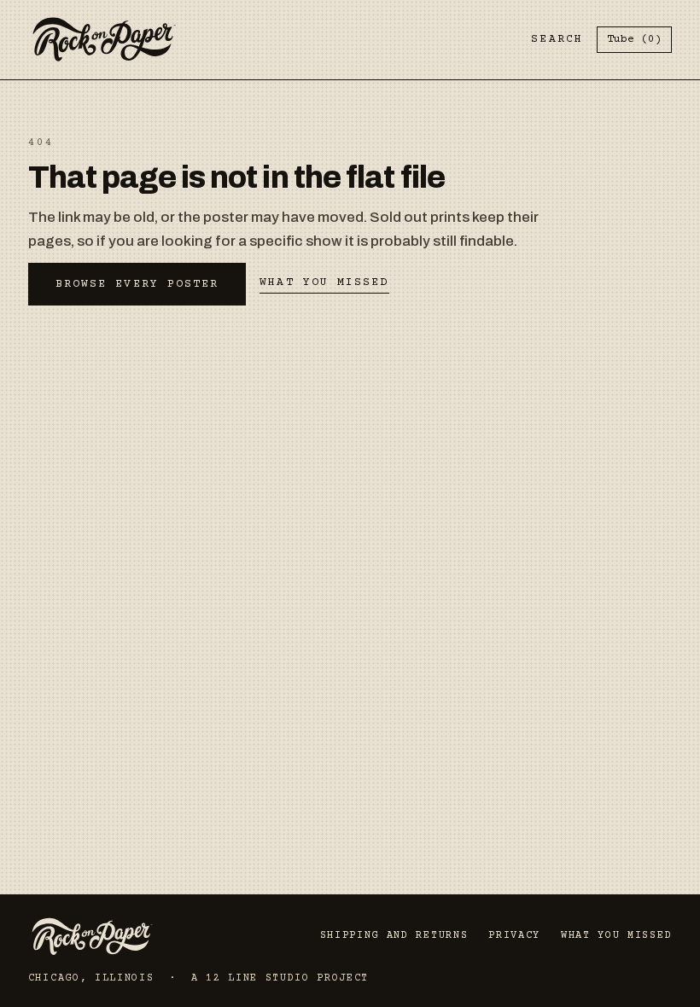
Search (556, 39)
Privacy (514, 935)
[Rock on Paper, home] (104, 40)
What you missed (324, 282)
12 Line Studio (258, 978)
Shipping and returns (394, 935)
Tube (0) (634, 39)
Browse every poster (137, 284)
